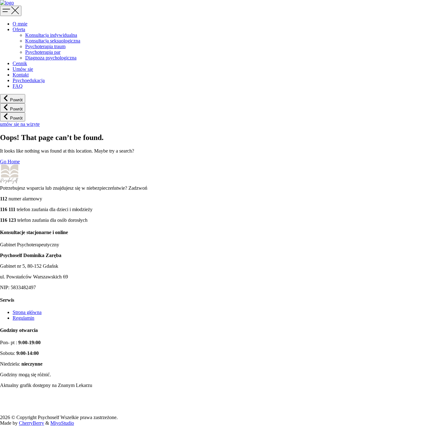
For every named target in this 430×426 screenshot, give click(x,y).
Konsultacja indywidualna (51, 35)
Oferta (19, 29)
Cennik (20, 63)
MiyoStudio (62, 423)
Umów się (23, 69)
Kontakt (21, 74)
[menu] (10, 11)
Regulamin (23, 318)
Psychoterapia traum (45, 46)
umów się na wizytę (20, 124)
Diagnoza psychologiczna (50, 57)
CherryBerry (31, 423)
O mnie (20, 23)
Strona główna (27, 312)
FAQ (18, 86)
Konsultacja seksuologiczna (52, 40)
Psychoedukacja (29, 80)
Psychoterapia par (42, 52)
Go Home (10, 161)
